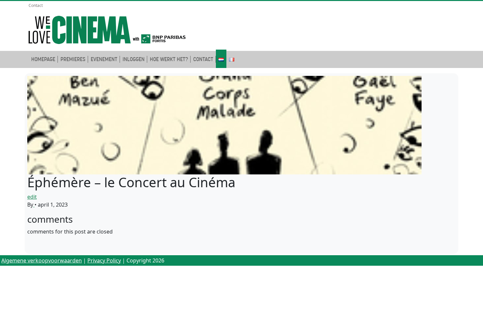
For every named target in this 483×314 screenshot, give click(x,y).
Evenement (104, 59)
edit (32, 196)
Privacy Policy (104, 260)
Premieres (72, 59)
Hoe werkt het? (169, 59)
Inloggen (134, 59)
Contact (36, 5)
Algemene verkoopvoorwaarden (41, 260)
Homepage (43, 59)
